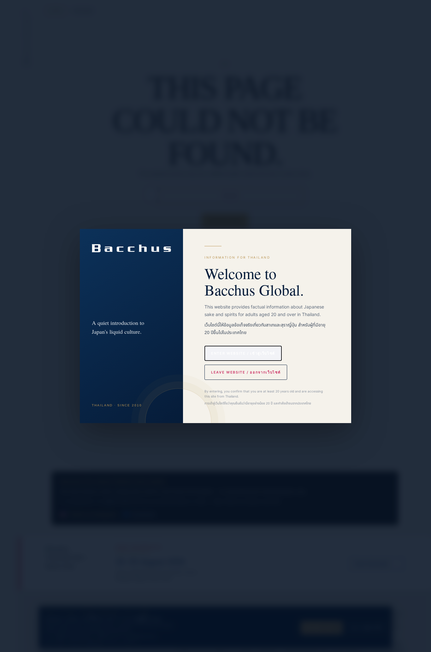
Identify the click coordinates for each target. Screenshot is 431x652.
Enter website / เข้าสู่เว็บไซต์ (243, 353)
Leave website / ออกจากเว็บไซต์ (245, 372)
